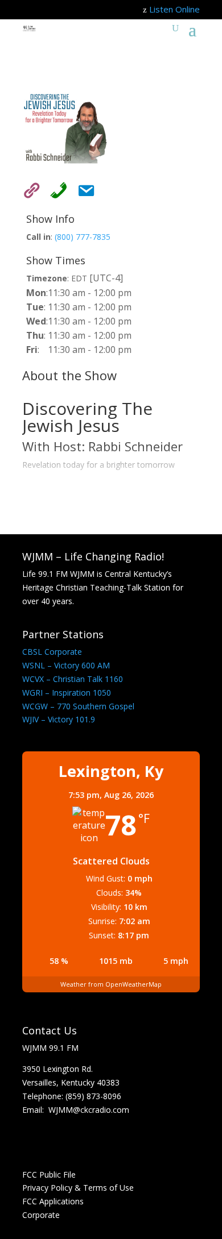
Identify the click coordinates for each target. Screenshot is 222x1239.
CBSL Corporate (52, 651)
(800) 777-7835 (82, 236)
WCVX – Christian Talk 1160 (72, 678)
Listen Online (174, 9)
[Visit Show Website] (28, 188)
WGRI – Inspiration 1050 (66, 692)
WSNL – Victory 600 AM (66, 665)
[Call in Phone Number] (55, 188)
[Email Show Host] (82, 188)
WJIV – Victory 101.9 (58, 719)
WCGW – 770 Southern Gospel (78, 706)
